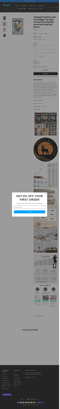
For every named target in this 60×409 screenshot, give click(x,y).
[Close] (45, 193)
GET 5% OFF (29, 211)
